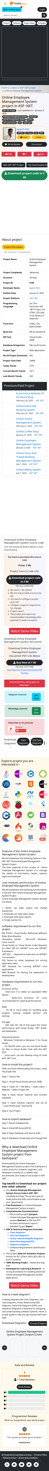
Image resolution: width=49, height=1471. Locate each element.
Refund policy (9, 1457)
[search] (44, 15)
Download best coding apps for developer (25, 683)
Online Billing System (28, 469)
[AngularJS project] (18, 814)
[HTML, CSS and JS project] (30, 784)
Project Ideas (29, 23)
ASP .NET (34, 298)
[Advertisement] (24, 52)
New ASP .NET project (13, 165)
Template (42, 23)
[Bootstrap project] (43, 814)
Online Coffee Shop (27, 431)
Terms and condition (28, 1457)
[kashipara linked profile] (36, 1464)
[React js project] (30, 803)
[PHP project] (18, 773)
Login (42, 9)
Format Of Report (38, 1323)
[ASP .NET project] (43, 784)
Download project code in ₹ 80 (26, 175)
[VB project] (6, 784)
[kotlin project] (6, 837)
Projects (6, 23)
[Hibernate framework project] (30, 826)
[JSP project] (43, 794)
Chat (24, 137)
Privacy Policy (40, 1454)
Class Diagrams (23, 741)
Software (16, 23)
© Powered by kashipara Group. (17, 1454)
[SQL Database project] (43, 837)
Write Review (13, 144)
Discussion (36, 144)
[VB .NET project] (30, 794)
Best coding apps (13, 9)
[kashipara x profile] (29, 1464)
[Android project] (43, 773)
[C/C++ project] (6, 815)
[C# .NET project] (30, 773)
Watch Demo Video (24, 631)
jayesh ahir (23, 129)
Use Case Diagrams (37, 741)
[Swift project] (18, 837)
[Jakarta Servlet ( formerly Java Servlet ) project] (6, 794)
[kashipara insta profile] (7, 1464)
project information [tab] (13, 247)
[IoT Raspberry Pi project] (18, 804)
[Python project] (18, 794)
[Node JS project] (18, 784)
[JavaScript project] (43, 826)
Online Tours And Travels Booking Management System (28, 456)
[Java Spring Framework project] (30, 814)
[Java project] (6, 773)
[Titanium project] (30, 837)
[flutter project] (43, 803)
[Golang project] (6, 825)
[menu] (5, 3)
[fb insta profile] (14, 1464)
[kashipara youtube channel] (21, 1464)
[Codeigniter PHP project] (18, 826)
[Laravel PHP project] (6, 804)
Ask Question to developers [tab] (17, 252)
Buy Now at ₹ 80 (26, 662)
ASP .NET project (9, 110)
